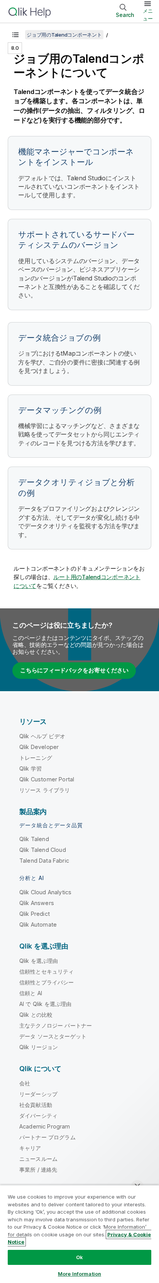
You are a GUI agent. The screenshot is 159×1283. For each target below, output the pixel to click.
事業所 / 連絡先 (38, 1169)
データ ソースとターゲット (52, 1036)
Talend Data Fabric (44, 860)
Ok (79, 1257)
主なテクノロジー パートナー (55, 1025)
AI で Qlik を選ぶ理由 (45, 1004)
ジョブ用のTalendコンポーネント (64, 35)
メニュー (148, 15)
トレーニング (35, 757)
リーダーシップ (38, 1094)
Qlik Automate (38, 924)
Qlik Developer (39, 747)
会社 (24, 1083)
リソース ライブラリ (44, 790)
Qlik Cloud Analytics (45, 892)
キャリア (30, 1148)
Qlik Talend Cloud (42, 849)
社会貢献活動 (35, 1105)
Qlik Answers (36, 903)
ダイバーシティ (38, 1115)
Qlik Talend (34, 839)
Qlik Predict (34, 913)
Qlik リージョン (38, 1047)
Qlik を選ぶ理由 (38, 960)
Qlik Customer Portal (46, 779)
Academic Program (44, 1126)
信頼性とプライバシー (46, 982)
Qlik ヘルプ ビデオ (42, 736)
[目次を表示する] (15, 34)
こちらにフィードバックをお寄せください (74, 670)
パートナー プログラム (47, 1137)
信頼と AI (30, 993)
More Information (79, 1274)
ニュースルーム (38, 1158)
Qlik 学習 (30, 768)
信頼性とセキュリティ (46, 971)
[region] (79, 1234)
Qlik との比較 (35, 1014)
